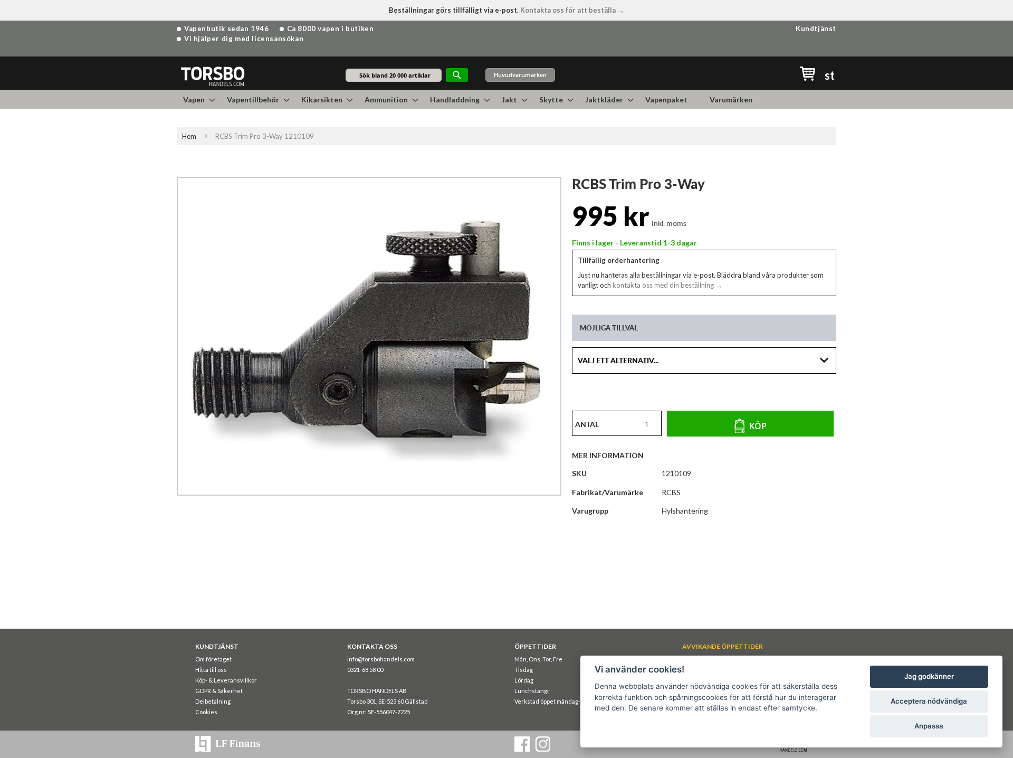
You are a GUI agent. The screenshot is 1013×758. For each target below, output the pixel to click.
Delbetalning (213, 701)
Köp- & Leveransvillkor (226, 680)
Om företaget (213, 659)
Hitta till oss (211, 669)
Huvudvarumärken (520, 75)
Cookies (206, 711)
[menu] (506, 99)
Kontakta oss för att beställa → (572, 10)
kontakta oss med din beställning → (666, 285)
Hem (189, 136)
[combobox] (394, 75)
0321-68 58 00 (365, 669)
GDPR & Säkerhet (219, 690)
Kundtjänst (816, 28)
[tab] (613, 455)
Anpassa (928, 726)
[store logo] (212, 76)
